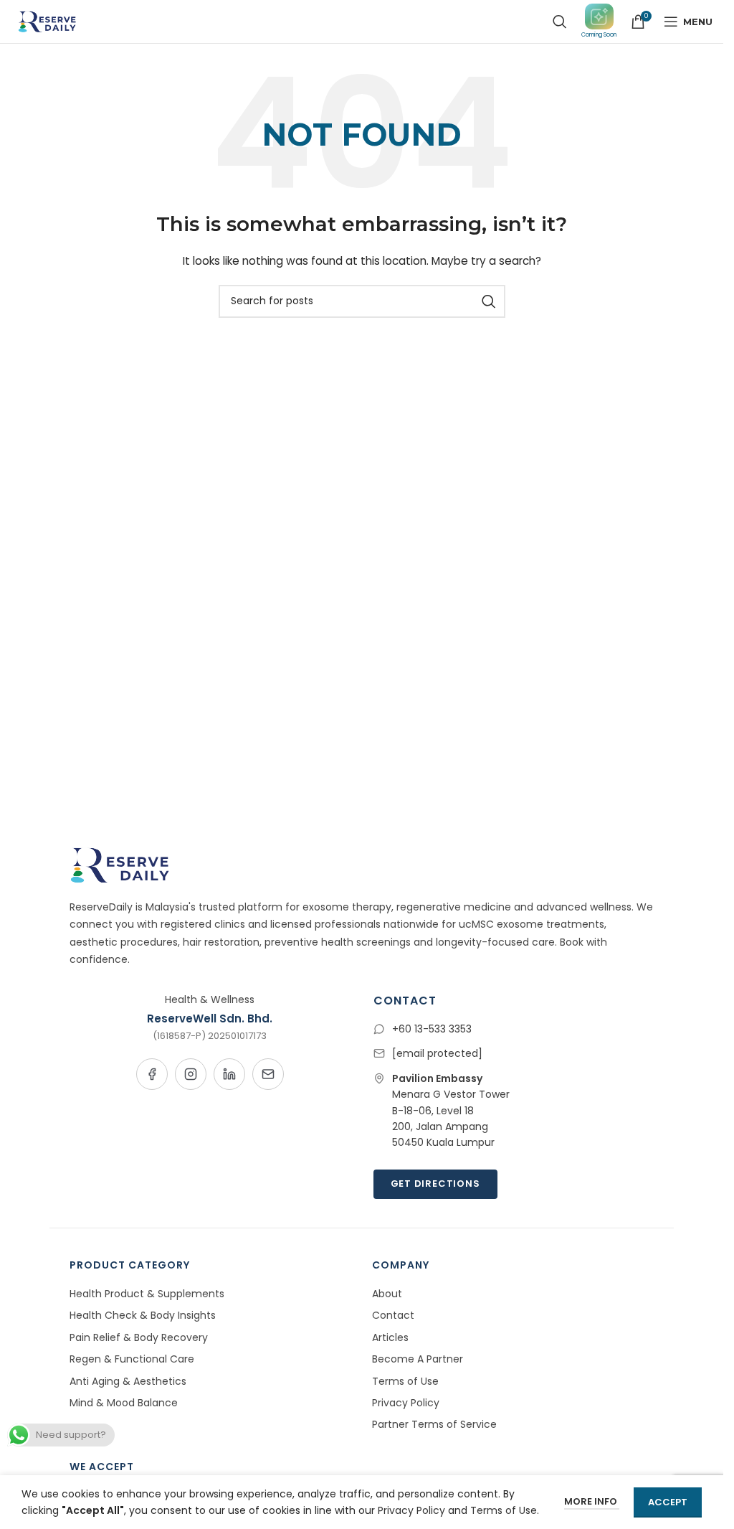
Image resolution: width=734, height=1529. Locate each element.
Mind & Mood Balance (124, 1403)
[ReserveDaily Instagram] (190, 1074)
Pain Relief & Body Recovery (139, 1337)
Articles (390, 1337)
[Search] (559, 21)
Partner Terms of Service (434, 1424)
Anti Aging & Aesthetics (128, 1381)
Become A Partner (417, 1359)
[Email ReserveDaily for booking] (268, 1074)
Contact (393, 1315)
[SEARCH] (488, 301)
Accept (667, 1502)
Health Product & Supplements (147, 1293)
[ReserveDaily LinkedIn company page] (229, 1074)
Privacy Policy (405, 1403)
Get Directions (435, 1183)
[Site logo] (46, 21)
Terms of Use (405, 1381)
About (387, 1293)
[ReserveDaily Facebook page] (152, 1074)
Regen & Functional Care (132, 1359)
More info (591, 1501)
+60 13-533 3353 (432, 1029)
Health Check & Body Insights (143, 1315)
